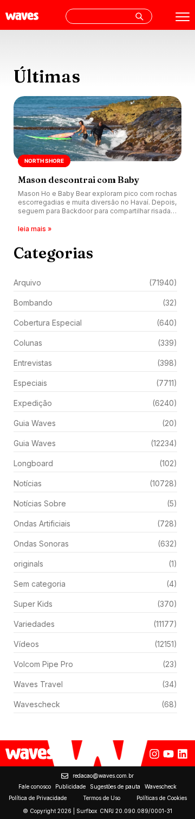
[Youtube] (168, 754)
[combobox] (109, 16)
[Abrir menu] (183, 17)
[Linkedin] (183, 754)
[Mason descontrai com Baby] (97, 165)
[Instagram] (154, 754)
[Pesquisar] (139, 16)
